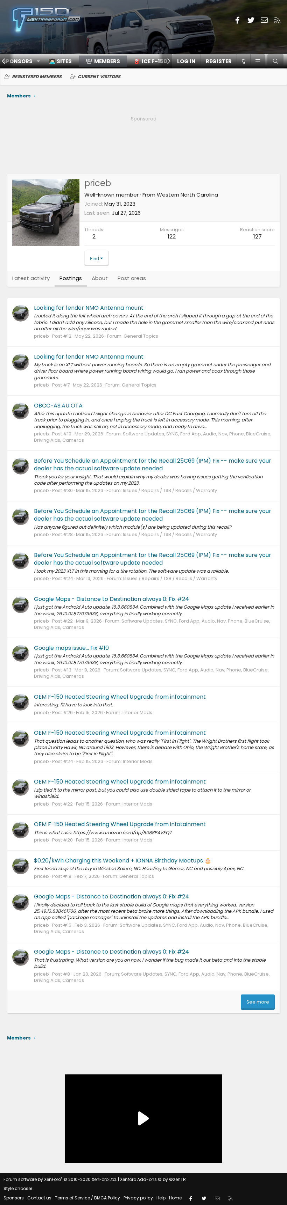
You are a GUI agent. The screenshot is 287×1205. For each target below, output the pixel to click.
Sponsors (14, 1198)
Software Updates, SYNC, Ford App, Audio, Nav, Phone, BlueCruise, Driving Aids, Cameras (153, 437)
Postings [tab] (70, 278)
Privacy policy (138, 1198)
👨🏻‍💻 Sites (60, 61)
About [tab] (100, 278)
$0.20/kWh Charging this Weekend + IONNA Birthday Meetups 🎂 (122, 861)
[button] (257, 61)
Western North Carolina (187, 194)
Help (161, 1198)
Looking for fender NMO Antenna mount (89, 308)
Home (175, 1198)
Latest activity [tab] (31, 278)
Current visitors (99, 76)
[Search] (275, 61)
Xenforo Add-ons (153, 1179)
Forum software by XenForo (60, 1179)
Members (107, 61)
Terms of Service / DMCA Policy (87, 1198)
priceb (41, 336)
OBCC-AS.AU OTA (58, 406)
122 (172, 237)
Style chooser (18, 1188)
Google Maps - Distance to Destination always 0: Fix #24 (111, 599)
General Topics (141, 336)
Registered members (37, 76)
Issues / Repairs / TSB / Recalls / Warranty (170, 490)
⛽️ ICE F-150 (150, 61)
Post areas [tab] (132, 278)
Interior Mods (137, 712)
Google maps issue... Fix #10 (71, 648)
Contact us (39, 1198)
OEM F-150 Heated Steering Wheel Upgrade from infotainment (120, 697)
